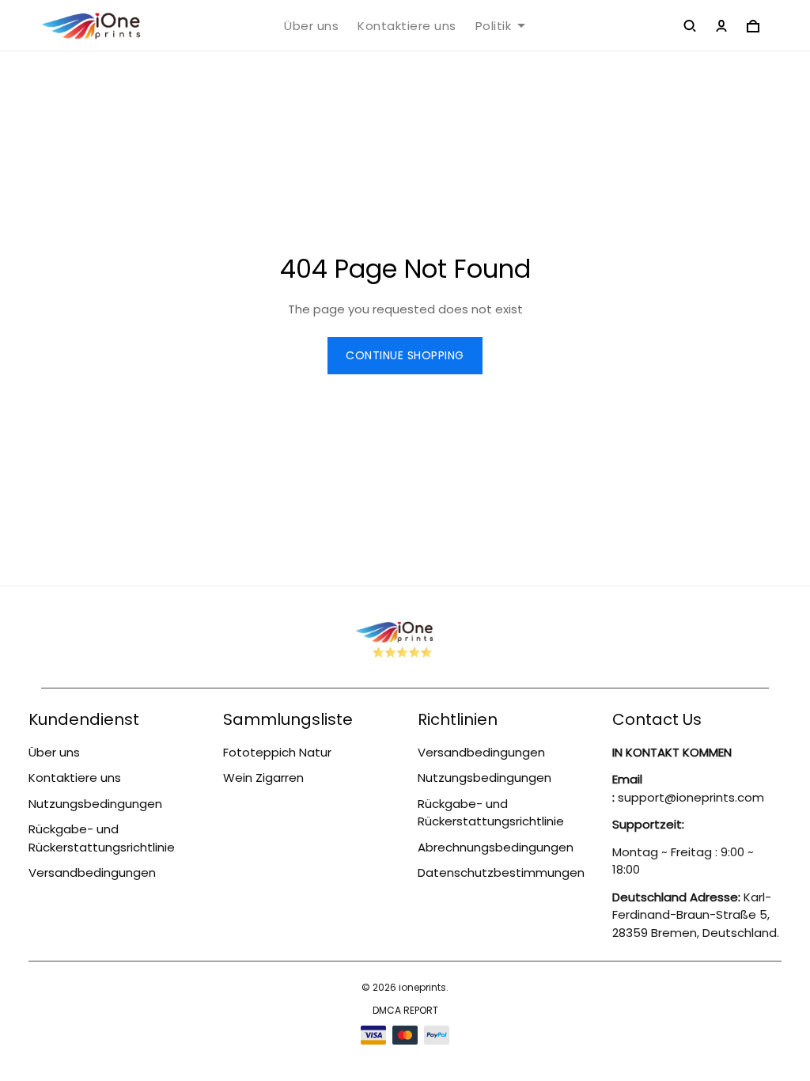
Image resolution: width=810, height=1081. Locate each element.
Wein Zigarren (263, 777)
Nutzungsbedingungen (95, 803)
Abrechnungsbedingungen (495, 847)
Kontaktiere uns (407, 26)
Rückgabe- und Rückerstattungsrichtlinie (101, 838)
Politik (493, 26)
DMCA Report (405, 1010)
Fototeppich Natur (277, 752)
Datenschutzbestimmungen (501, 872)
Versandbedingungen (92, 872)
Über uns (311, 26)
